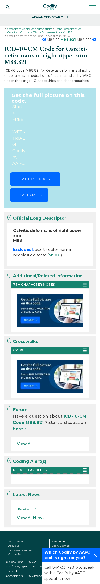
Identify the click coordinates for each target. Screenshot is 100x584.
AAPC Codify (15, 541)
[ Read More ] (26, 509)
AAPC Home (59, 541)
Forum (20, 409)
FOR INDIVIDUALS (33, 179)
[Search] (7, 7)
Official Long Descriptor (39, 218)
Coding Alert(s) (29, 461)
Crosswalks (25, 341)
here (18, 428)
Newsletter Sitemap (20, 549)
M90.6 (55, 255)
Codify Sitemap (61, 545)
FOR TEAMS (27, 195)
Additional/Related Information (48, 276)
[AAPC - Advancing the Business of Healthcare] (50, 7)
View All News (30, 518)
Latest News (26, 494)
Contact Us (14, 554)
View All (24, 444)
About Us (13, 545)
